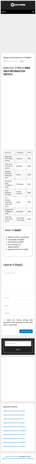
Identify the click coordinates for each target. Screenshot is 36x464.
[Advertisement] (18, 33)
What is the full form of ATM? (14, 411)
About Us (5, 458)
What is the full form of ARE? (14, 423)
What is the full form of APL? (13, 438)
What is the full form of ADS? (14, 446)
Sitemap (31, 458)
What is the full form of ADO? (14, 435)
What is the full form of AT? (13, 419)
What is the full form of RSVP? (14, 442)
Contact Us (13, 458)
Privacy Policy (22, 458)
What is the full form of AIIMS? (14, 431)
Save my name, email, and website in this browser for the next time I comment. (18, 322)
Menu (3, 12)
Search (18, 349)
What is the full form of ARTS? (14, 427)
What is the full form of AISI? (13, 415)
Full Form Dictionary (11, 456)
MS (23, 61)
